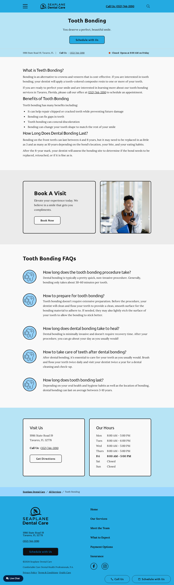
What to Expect (100, 537)
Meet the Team (100, 528)
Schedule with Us (87, 40)
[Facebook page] (93, 566)
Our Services (98, 518)
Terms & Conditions (48, 572)
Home (94, 509)
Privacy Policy (30, 572)
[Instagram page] (105, 566)
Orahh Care (65, 572)
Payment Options (101, 546)
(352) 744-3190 (77, 52)
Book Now (47, 220)
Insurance (97, 556)
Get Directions (45, 458)
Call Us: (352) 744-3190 (120, 6)
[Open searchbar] (148, 6)
